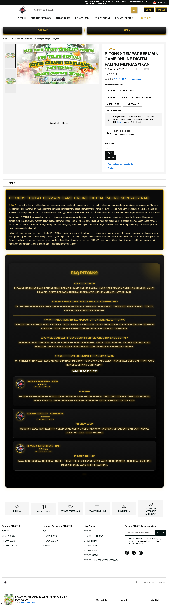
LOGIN (126, 30)
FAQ (44, 531)
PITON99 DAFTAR (9, 546)
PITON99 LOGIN (8, 541)
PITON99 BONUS (50, 536)
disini (119, 122)
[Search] (134, 10)
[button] (10, 56)
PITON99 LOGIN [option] (114, 110)
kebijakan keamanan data (148, 541)
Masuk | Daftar (91, 1)
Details (11, 183)
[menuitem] (22, 18)
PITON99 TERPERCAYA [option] (117, 97)
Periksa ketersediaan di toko (120, 164)
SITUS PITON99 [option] (127, 91)
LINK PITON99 (124, 511)
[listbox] (133, 100)
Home (5, 39)
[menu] (84, 18)
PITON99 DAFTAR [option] (132, 104)
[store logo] (15, 10)
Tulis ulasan (136, 79)
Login (149, 10)
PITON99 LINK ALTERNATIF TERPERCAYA (150, 511)
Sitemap (46, 546)
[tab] (11, 183)
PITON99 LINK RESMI (138, 1)
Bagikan (111, 168)
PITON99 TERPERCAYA (96, 3)
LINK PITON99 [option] (113, 104)
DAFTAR (42, 30)
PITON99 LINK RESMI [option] (141, 97)
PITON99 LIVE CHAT (51, 541)
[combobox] (85, 10)
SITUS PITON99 (119, 1)
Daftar (161, 10)
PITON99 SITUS (90, 550)
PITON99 (106, 1)
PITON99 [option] (111, 91)
